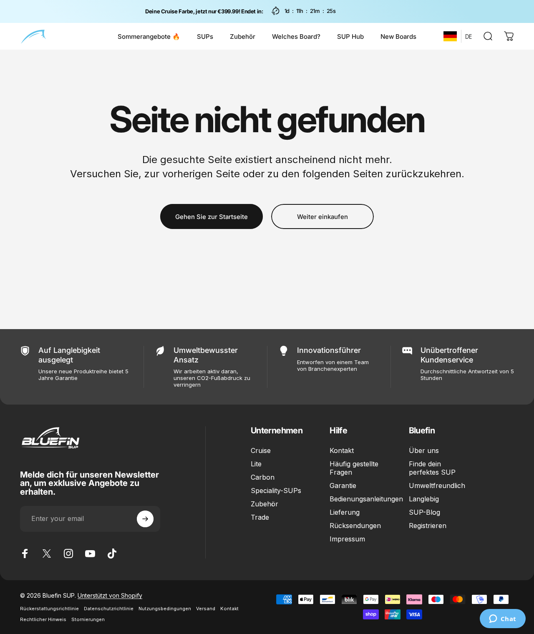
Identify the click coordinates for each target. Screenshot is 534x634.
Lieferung (345, 512)
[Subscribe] (145, 519)
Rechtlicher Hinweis (43, 619)
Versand (205, 608)
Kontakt (342, 450)
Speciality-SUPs (276, 491)
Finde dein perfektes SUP (432, 468)
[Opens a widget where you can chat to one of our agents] (502, 619)
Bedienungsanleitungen (366, 499)
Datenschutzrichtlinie (109, 608)
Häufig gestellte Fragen (354, 468)
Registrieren (427, 526)
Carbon (263, 477)
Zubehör (264, 504)
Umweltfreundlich (437, 486)
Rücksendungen (355, 526)
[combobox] (450, 36)
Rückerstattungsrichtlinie (49, 608)
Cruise (261, 450)
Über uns (424, 450)
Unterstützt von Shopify (110, 595)
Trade (260, 517)
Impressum (347, 539)
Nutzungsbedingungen (165, 608)
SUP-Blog (424, 512)
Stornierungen (88, 619)
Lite (256, 464)
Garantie (343, 486)
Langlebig (424, 499)
